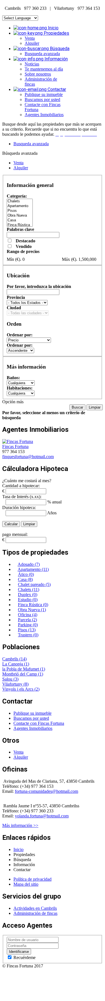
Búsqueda (59, 48)
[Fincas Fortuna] (17, 441)
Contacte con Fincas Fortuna (38, 723)
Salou (7, 679)
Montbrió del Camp (20, 674)
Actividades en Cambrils (35, 908)
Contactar (56, 89)
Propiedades (56, 33)
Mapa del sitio (25, 884)
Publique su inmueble (44, 94)
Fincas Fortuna (15, 446)
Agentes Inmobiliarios (44, 114)
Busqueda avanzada (42, 53)
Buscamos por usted (42, 99)
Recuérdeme (24, 957)
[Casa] (19, 220)
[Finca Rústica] (19, 225)
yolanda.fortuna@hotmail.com (42, 816)
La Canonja (13, 664)
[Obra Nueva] (19, 215)
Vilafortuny (13, 684)
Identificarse (19, 952)
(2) (36, 689)
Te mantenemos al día (44, 69)
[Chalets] (19, 201)
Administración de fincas (35, 913)
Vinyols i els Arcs (18, 689)
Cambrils (10, 659)
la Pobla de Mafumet (21, 669)
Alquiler (32, 43)
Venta (30, 38)
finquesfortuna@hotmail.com (28, 456)
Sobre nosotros (38, 74)
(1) (26, 664)
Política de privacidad (32, 879)
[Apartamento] (19, 206)
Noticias (32, 64)
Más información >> (20, 825)
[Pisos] (19, 210)
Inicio (53, 28)
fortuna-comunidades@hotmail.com (46, 791)
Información (55, 59)
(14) (23, 659)
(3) (15, 679)
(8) (26, 684)
